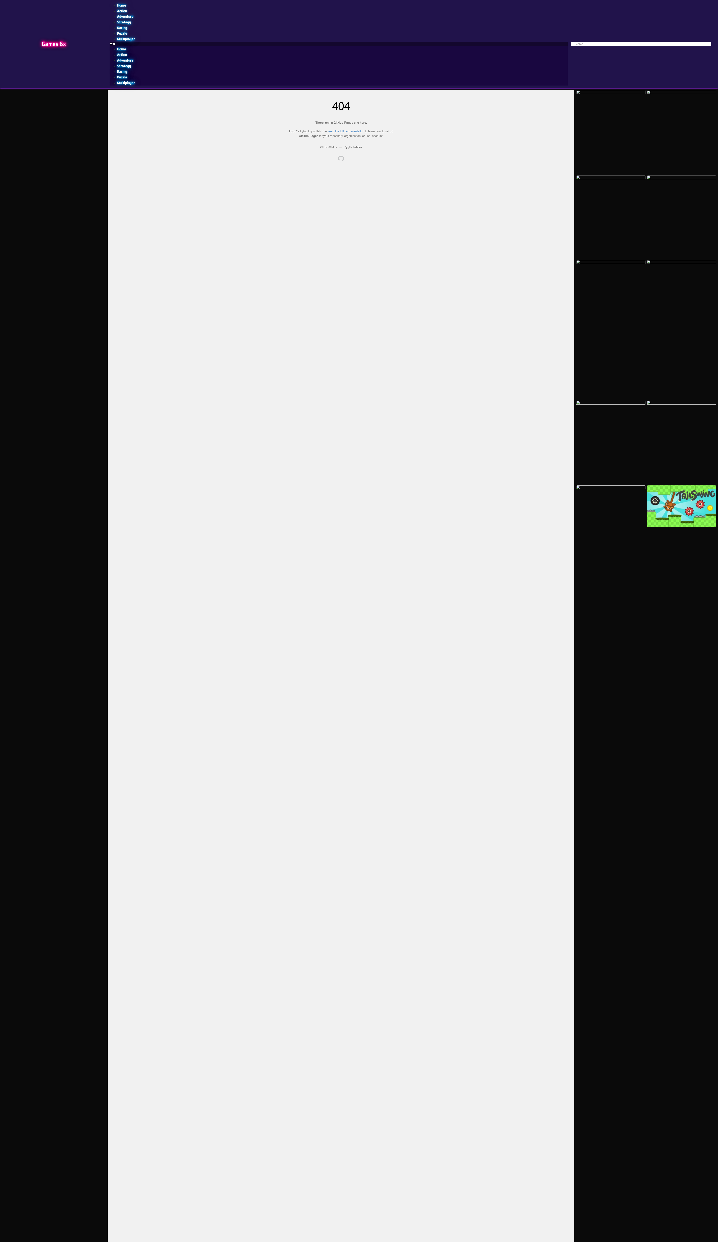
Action (122, 11)
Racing (122, 28)
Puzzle (122, 33)
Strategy (124, 22)
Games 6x (54, 44)
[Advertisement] (54, 116)
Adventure (125, 16)
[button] (339, 44)
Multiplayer (126, 39)
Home (121, 5)
